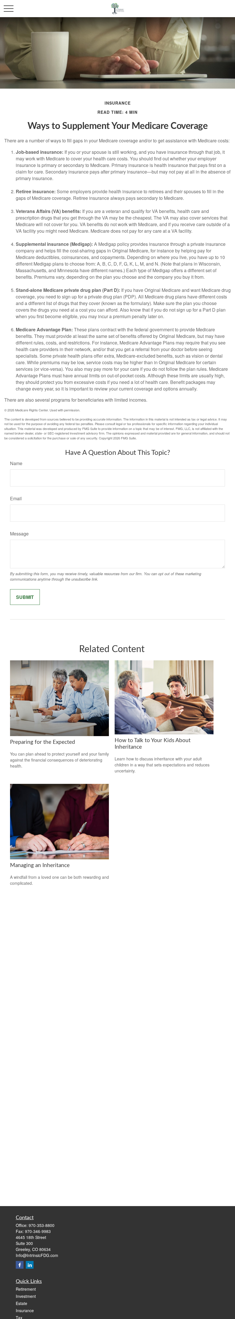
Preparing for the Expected (42, 742)
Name (16, 463)
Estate (21, 1303)
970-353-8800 (41, 1225)
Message (19, 533)
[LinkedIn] (30, 1265)
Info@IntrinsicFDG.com (37, 1255)
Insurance (25, 1310)
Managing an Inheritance (40, 865)
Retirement (26, 1289)
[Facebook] (19, 1265)
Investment (26, 1296)
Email (16, 498)
